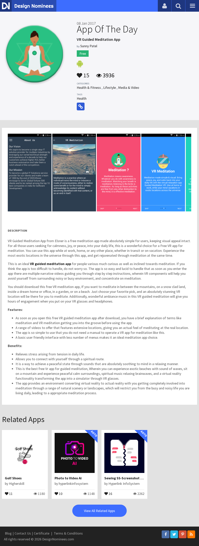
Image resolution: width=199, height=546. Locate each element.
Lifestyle (109, 87)
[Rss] (191, 534)
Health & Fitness (89, 87)
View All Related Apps (99, 510)
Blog (8, 533)
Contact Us (23, 533)
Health (81, 98)
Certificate (41, 533)
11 (10, 493)
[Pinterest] (183, 534)
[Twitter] (174, 534)
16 (110, 493)
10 (60, 493)
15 (85, 73)
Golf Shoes (13, 478)
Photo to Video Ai (68, 478)
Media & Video (128, 87)
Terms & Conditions (68, 533)
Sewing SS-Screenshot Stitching (129, 478)
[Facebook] (165, 534)
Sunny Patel (88, 46)
